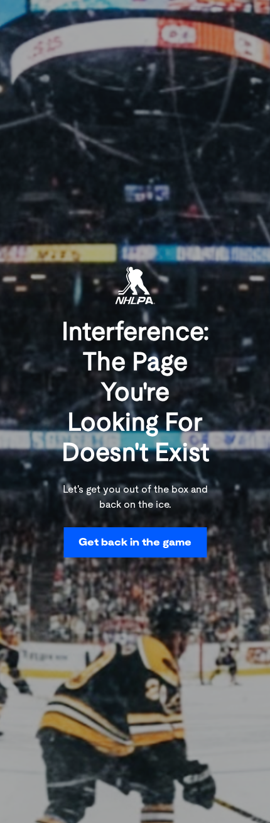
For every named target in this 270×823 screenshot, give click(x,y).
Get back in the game (135, 542)
